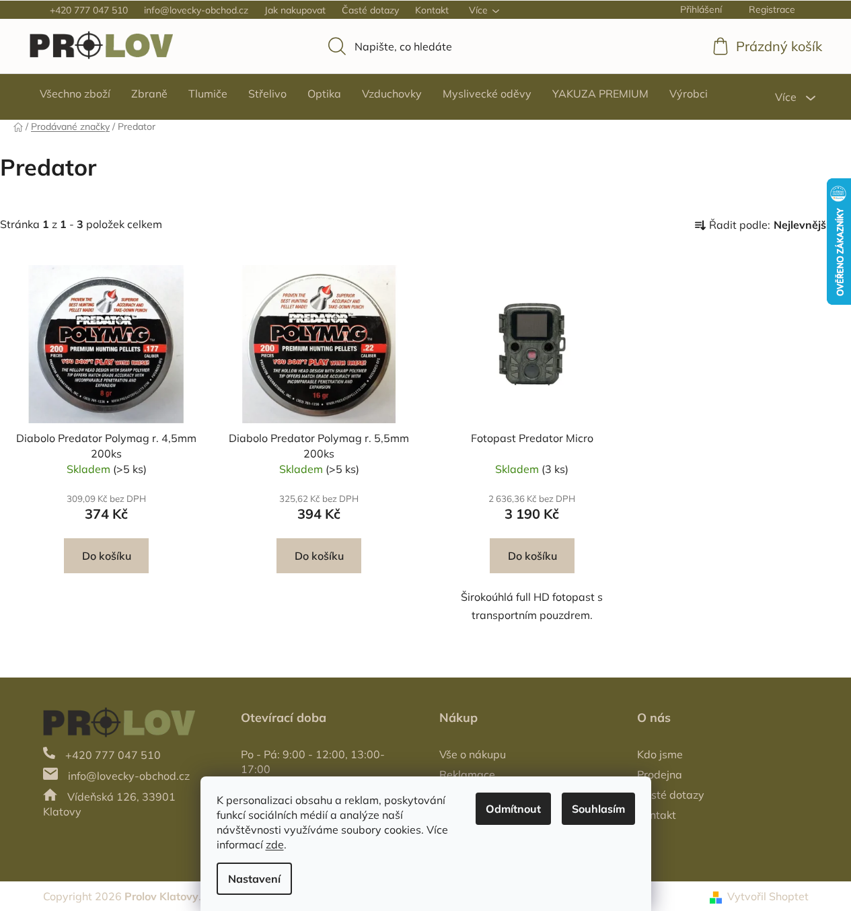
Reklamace (467, 774)
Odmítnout (513, 808)
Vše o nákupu (472, 754)
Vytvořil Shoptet (768, 896)
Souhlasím (598, 808)
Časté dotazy (370, 10)
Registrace (772, 9)
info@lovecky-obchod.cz (196, 10)
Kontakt (432, 10)
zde (275, 844)
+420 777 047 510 (89, 10)
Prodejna (659, 774)
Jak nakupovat (295, 10)
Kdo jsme (660, 754)
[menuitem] (75, 93)
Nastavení (254, 878)
